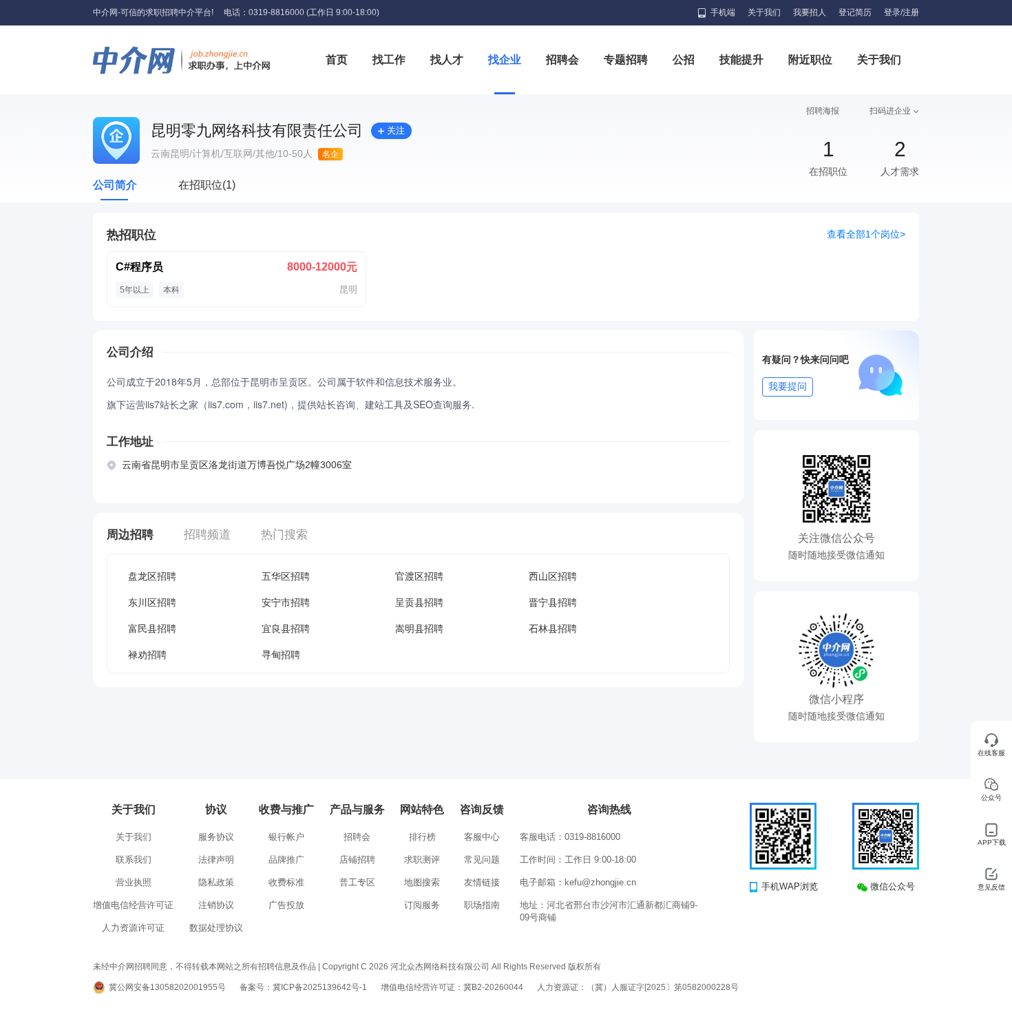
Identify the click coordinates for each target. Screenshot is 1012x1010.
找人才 (446, 59)
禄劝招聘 (147, 654)
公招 (684, 59)
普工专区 (357, 882)
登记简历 (855, 12)
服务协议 (216, 837)
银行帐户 (286, 837)
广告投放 (286, 905)
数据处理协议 (216, 928)
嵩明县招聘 (419, 628)
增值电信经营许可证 (133, 905)
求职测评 (422, 859)
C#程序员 (139, 267)
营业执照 (133, 882)
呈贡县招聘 (419, 602)
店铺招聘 (357, 859)
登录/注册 (901, 12)
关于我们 (764, 12)
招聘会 (562, 59)
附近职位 (810, 59)
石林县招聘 (553, 628)
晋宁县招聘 (553, 602)
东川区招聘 (152, 602)
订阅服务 (422, 905)
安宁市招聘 (286, 602)
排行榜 (422, 837)
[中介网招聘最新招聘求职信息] (182, 60)
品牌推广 (286, 859)
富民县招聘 (152, 628)
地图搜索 (422, 882)
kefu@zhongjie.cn (600, 882)
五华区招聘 (286, 576)
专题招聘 (626, 59)
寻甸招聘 (281, 654)
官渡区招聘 (419, 576)
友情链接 (482, 882)
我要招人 (809, 12)
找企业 (504, 59)
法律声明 (216, 859)
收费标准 (286, 882)
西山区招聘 (553, 576)
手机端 (722, 12)
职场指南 (482, 905)
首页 (337, 59)
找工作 (388, 59)
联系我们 (133, 859)
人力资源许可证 (133, 928)
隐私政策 (216, 882)
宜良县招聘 (286, 628)
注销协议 (216, 905)
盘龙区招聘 (152, 576)
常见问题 (482, 859)
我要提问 (787, 386)
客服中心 (482, 837)
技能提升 (741, 59)
